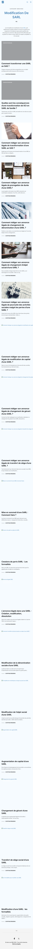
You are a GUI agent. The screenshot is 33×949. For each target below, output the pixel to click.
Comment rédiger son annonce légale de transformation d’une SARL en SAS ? (15, 145)
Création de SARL (6, 580)
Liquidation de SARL (7, 581)
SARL (24, 27)
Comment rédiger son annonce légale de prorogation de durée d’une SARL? (15, 185)
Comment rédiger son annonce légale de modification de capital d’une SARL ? (16, 359)
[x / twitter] (19, 939)
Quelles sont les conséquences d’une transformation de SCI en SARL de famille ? (15, 105)
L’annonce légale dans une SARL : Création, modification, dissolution (16, 613)
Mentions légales (16, 944)
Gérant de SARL (6, 780)
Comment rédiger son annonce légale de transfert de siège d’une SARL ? (16, 463)
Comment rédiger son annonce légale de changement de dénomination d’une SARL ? (15, 225)
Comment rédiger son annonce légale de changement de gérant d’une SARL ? (16, 411)
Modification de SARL (7, 42)
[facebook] (14, 939)
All (16, 21)
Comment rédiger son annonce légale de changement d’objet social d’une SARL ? (15, 265)
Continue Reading (10, 74)
